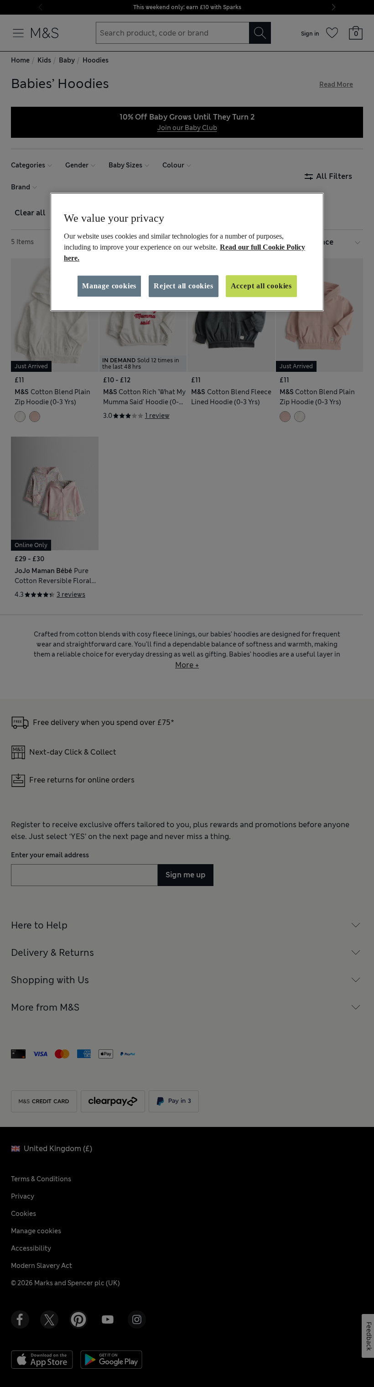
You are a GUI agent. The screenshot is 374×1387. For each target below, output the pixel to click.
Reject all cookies (183, 286)
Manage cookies (109, 286)
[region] (187, 252)
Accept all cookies (261, 286)
